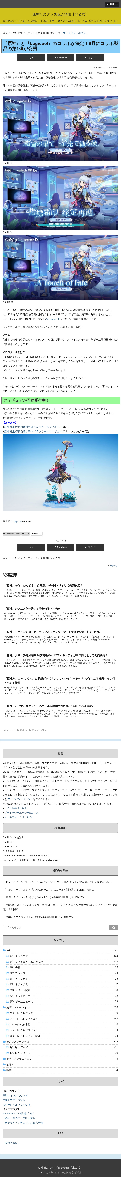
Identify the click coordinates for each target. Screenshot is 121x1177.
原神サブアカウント (14, 1100)
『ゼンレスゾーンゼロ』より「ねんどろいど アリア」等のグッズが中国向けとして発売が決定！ (57, 882)
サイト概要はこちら (15, 808)
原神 (27, 533)
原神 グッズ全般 (13, 533)
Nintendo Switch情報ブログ (18, 1113)
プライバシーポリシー (75, 33)
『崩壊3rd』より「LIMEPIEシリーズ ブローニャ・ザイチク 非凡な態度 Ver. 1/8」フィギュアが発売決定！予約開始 (60, 907)
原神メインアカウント (15, 1095)
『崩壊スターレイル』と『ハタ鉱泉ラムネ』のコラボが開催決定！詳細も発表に (48, 889)
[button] (113, 927)
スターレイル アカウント (17, 1104)
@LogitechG (53, 319)
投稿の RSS (12, 1143)
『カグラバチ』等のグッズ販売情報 (23, 1122)
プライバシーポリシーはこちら (21, 812)
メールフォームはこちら (18, 817)
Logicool (17, 521)
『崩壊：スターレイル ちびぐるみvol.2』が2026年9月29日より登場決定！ (45, 897)
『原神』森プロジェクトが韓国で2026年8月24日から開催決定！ (39, 917)
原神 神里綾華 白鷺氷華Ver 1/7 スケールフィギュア (33, 427)
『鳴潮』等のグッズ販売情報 (19, 1118)
